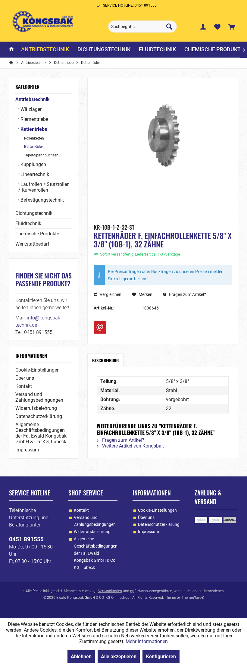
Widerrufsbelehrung (36, 408)
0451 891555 (26, 539)
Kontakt (23, 386)
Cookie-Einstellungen (37, 370)
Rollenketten (33, 138)
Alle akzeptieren (118, 656)
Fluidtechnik (28, 223)
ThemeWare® (193, 597)
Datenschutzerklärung (38, 416)
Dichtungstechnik (33, 213)
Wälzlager (30, 109)
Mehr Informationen (147, 641)
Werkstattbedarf (32, 244)
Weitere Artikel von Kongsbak (132, 446)
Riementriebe (33, 119)
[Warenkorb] (231, 26)
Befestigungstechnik (41, 200)
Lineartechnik (34, 174)
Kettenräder (33, 147)
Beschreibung (105, 360)
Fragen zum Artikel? (187, 294)
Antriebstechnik (32, 99)
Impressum (27, 450)
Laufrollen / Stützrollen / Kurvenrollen (44, 187)
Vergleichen (110, 294)
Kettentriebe (33, 129)
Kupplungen (32, 164)
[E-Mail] (100, 327)
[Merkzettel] (217, 26)
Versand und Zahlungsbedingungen (39, 397)
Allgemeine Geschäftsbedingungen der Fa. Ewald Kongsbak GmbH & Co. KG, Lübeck (41, 433)
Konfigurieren (161, 656)
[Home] (11, 50)
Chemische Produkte (37, 234)
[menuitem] (231, 26)
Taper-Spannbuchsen (40, 155)
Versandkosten (110, 591)
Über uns (24, 378)
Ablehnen (81, 656)
